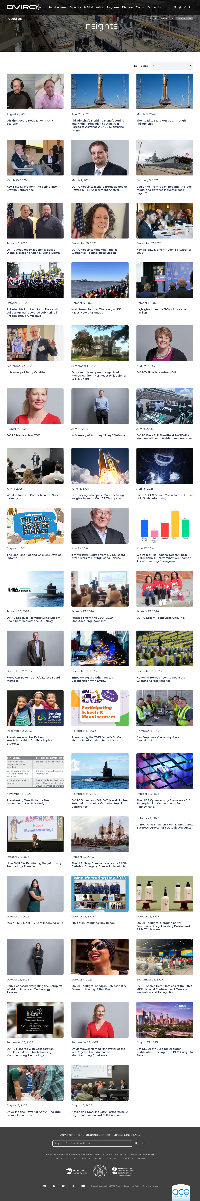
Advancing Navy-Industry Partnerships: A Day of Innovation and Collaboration (99, 1113)
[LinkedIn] (44, 1186)
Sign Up (140, 1143)
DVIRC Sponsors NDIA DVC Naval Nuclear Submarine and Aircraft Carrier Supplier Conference (99, 803)
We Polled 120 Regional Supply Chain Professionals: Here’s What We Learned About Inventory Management (163, 558)
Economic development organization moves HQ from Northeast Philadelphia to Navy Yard (98, 375)
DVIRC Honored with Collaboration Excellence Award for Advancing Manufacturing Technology (30, 1052)
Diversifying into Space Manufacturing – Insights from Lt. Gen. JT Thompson (98, 497)
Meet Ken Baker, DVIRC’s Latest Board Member (33, 679)
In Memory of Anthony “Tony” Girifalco (98, 435)
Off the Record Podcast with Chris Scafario (30, 122)
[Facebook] (54, 1186)
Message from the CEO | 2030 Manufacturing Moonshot (92, 619)
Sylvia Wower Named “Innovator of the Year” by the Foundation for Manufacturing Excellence (98, 1052)
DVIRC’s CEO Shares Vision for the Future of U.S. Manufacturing (164, 497)
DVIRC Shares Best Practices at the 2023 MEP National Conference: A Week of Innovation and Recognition (164, 989)
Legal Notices (60, 1158)
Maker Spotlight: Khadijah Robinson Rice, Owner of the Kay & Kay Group (99, 987)
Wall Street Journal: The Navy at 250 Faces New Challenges (96, 311)
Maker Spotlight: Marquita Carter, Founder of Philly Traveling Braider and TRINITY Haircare (163, 926)
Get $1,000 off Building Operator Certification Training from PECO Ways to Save (164, 1052)
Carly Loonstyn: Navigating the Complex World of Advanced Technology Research (34, 989)
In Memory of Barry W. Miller (26, 372)
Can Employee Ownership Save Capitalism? (158, 739)
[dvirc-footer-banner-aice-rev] (180, 1192)
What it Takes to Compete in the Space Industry (34, 497)
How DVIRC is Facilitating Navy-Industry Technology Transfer (34, 865)
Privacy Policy (134, 1186)
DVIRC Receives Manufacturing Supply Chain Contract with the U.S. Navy (33, 619)
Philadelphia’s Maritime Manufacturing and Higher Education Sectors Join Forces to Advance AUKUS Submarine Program (97, 125)
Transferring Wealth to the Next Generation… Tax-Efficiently (29, 802)
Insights (152, 18)
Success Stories (166, 18)
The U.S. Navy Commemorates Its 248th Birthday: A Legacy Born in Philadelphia (99, 865)
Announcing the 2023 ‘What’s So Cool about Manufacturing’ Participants (97, 739)
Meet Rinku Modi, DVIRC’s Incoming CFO (35, 923)
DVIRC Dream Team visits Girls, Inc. (160, 617)
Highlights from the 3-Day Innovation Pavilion (162, 311)
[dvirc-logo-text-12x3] (24, 7)
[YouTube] (83, 1186)
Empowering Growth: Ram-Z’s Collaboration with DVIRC (92, 679)
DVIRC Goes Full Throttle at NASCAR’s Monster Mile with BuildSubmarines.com (164, 437)
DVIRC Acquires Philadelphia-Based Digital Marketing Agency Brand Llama (33, 251)
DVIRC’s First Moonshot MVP (156, 372)
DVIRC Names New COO (23, 435)
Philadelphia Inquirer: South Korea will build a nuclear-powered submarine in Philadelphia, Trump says (32, 312)
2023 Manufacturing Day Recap (93, 923)
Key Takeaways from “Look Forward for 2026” (163, 251)
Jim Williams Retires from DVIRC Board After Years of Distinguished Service (98, 556)
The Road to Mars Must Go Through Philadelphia (161, 122)
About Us (86, 1158)
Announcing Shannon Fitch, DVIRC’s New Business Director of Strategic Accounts (164, 826)
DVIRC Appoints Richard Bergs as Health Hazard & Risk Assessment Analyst (99, 188)
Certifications (127, 1158)
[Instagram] (63, 1186)
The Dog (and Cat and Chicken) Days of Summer (34, 556)
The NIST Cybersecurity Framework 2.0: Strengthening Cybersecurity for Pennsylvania (163, 803)
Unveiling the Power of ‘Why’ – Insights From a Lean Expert (34, 1113)
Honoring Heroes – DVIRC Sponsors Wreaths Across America (160, 679)
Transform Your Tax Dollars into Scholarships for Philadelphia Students (29, 740)
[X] (73, 1186)
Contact (74, 1158)
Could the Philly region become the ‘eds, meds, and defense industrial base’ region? (164, 190)
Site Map (141, 1158)
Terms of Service (148, 1186)
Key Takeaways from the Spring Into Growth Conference (32, 188)
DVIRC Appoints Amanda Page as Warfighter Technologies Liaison (94, 251)
